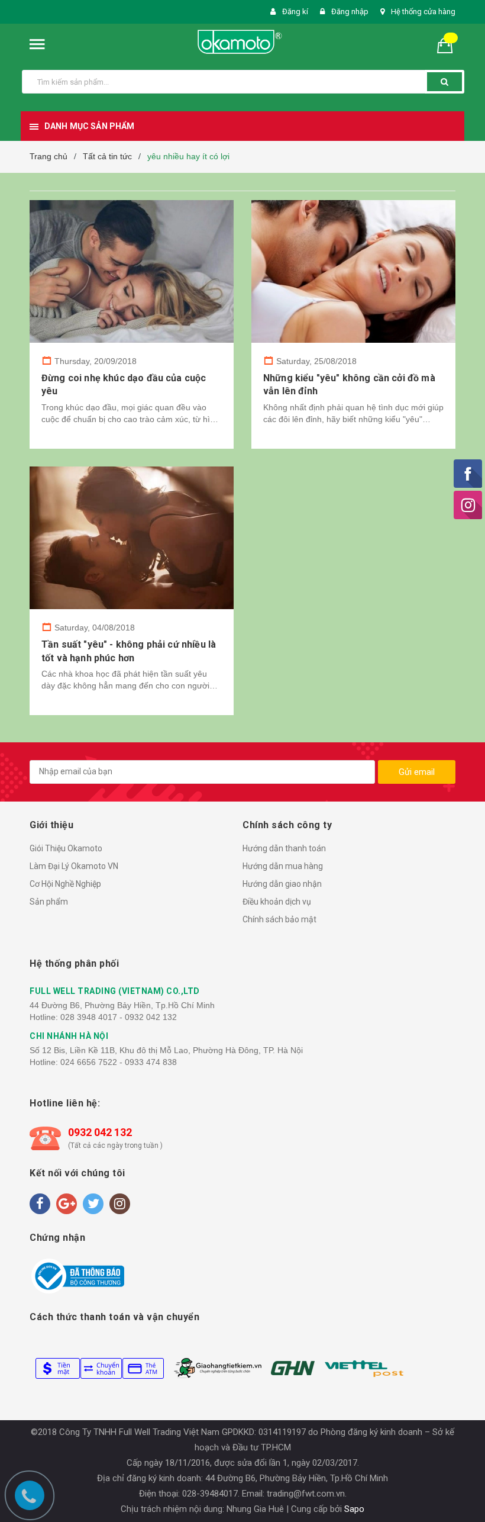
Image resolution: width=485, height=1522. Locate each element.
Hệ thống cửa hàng (423, 11)
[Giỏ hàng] (449, 44)
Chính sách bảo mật (279, 919)
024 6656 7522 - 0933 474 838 (118, 1062)
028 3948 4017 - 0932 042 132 (118, 1017)
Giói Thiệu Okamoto (66, 848)
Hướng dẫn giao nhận (282, 884)
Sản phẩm (49, 901)
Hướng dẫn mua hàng (282, 866)
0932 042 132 (100, 1132)
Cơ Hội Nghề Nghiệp (65, 884)
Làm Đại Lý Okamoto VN (74, 866)
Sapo (354, 1509)
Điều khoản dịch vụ (276, 901)
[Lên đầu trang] (464, 901)
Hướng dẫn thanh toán (284, 848)
